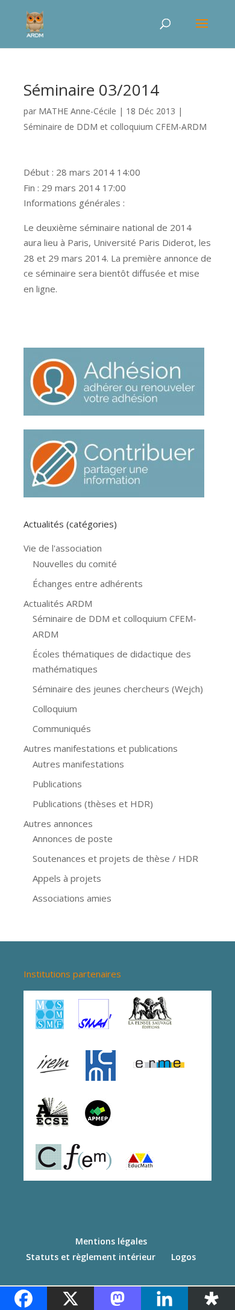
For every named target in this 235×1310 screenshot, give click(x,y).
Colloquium (55, 709)
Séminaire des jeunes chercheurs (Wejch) (118, 689)
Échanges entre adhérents (88, 583)
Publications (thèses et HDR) (93, 804)
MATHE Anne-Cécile (77, 111)
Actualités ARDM (58, 603)
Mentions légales (111, 1241)
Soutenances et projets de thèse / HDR (115, 858)
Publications (57, 784)
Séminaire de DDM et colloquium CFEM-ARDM (115, 126)
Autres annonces (58, 823)
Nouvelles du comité (75, 564)
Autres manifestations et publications (101, 748)
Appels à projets (67, 878)
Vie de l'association (63, 548)
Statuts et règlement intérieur (90, 1256)
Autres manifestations (78, 764)
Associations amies (72, 898)
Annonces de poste (73, 838)
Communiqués (62, 728)
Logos (183, 1256)
